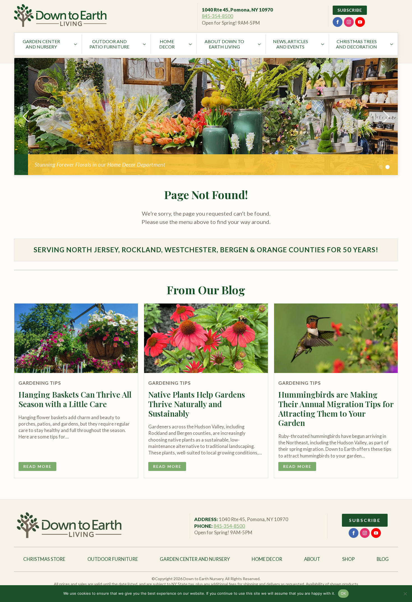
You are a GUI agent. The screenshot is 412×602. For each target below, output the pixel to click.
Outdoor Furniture (112, 559)
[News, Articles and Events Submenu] (323, 44)
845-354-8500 (217, 16)
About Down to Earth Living (224, 44)
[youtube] (360, 22)
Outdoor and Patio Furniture (109, 44)
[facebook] (337, 22)
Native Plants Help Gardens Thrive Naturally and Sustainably (196, 404)
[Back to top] (398, 306)
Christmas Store (44, 559)
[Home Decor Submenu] (191, 44)
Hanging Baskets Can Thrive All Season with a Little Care (74, 399)
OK (343, 593)
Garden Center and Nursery (41, 44)
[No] (405, 593)
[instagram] (349, 22)
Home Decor (167, 44)
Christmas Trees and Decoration (356, 44)
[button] (26, 116)
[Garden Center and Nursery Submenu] (76, 44)
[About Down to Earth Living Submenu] (260, 44)
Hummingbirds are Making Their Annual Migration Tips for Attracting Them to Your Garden (336, 408)
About (312, 559)
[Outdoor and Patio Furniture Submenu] (145, 44)
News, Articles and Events (290, 44)
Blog (383, 559)
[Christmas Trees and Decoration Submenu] (392, 44)
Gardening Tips (39, 383)
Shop (348, 559)
